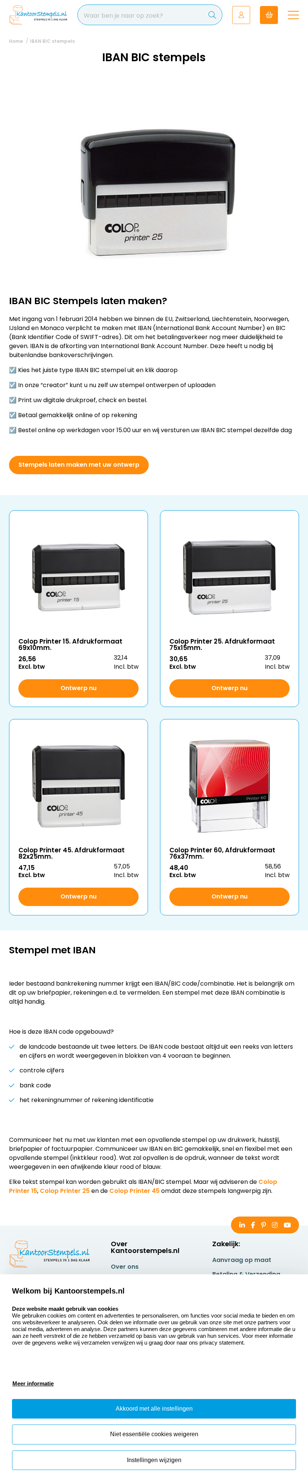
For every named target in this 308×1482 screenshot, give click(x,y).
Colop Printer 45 (134, 1191)
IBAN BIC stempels (52, 41)
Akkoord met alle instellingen (154, 1408)
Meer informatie (33, 1383)
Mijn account (241, 15)
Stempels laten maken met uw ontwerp (78, 464)
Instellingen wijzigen (154, 1460)
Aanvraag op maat (241, 1259)
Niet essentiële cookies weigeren (154, 1434)
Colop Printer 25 (65, 1191)
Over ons (125, 1266)
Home (16, 41)
